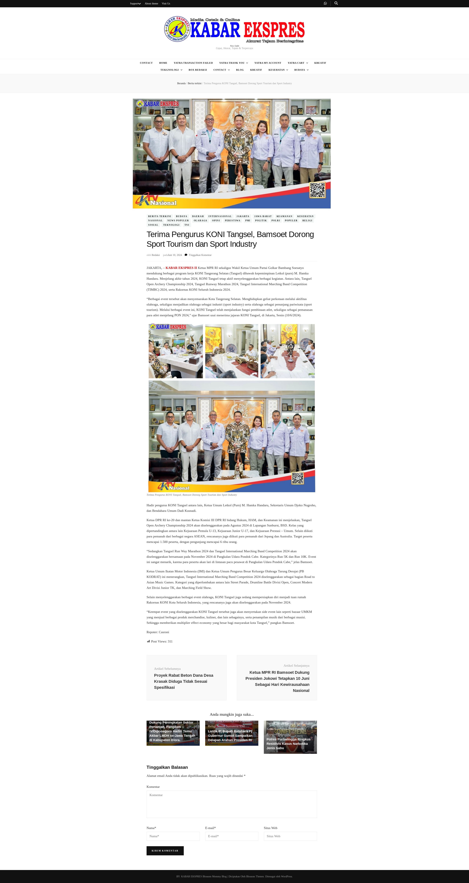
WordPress (286, 876)
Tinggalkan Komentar (200, 255)
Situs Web (270, 828)
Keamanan (285, 216)
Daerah (198, 216)
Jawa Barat (263, 216)
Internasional (220, 216)
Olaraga (201, 220)
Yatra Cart (296, 63)
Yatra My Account (268, 63)
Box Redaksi (198, 69)
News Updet (234, 46)
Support (134, 3)
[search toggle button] (336, 3)
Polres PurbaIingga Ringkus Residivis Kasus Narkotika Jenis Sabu (289, 743)
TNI (186, 225)
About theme (151, 3)
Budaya (299, 69)
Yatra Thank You (232, 63)
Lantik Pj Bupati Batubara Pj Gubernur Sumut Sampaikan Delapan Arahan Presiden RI (230, 735)
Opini (216, 220)
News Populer (178, 220)
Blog (240, 69)
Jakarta (243, 216)
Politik (261, 220)
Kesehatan (277, 69)
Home (163, 63)
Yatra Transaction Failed (193, 63)
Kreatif (320, 63)
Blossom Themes (254, 876)
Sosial (153, 225)
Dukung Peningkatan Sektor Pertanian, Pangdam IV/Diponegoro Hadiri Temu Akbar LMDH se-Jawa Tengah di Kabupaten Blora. (172, 731)
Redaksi (156, 255)
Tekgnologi (169, 69)
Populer (291, 220)
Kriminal (272, 729)
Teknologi (171, 225)
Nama (151, 828)
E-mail (210, 828)
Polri (276, 220)
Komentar (153, 787)
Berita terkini (159, 216)
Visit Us (166, 3)
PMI (247, 220)
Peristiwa (233, 220)
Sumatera (232, 726)
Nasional (155, 220)
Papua (283, 729)
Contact (146, 63)
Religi (307, 220)
